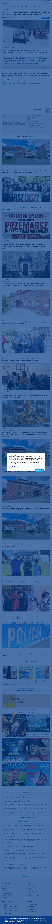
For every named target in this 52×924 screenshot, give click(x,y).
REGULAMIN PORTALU (15, 466)
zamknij (44, 922)
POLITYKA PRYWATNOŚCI (16, 467)
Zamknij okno (39, 470)
